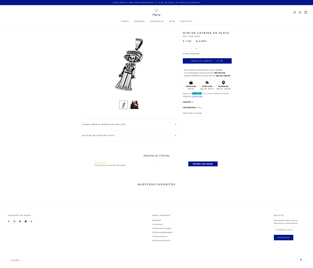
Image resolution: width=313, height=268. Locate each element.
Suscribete (283, 237)
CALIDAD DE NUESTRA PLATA (98, 135)
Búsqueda (156, 220)
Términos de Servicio (161, 240)
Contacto (186, 21)
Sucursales (157, 21)
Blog (172, 21)
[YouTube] (26, 221)
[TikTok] (31, 221)
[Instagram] (14, 221)
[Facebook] (9, 221)
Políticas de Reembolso (162, 232)
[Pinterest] (20, 221)
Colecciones (157, 224)
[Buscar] (300, 12)
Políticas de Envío (160, 236)
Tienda (125, 21)
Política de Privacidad (161, 228)
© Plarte (15, 260)
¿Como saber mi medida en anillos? (104, 124)
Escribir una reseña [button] (203, 164)
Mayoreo (139, 21)
